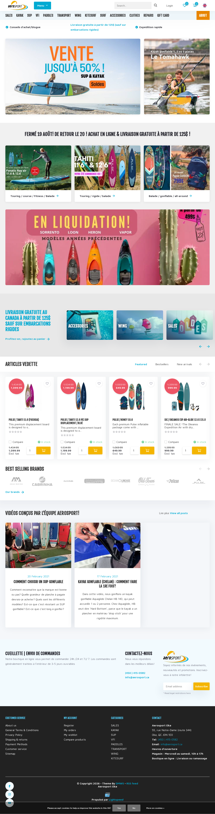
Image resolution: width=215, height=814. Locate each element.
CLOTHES (135, 15)
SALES (8, 15)
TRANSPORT (64, 15)
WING (78, 15)
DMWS (120, 783)
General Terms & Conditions (22, 730)
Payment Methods (16, 744)
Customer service (16, 748)
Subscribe (201, 686)
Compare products (75, 739)
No (134, 808)
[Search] (156, 5)
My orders (70, 730)
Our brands (12, 491)
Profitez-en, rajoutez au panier (25, 338)
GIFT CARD (163, 15)
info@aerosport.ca (137, 677)
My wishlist (70, 734)
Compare (18, 441)
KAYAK (19, 15)
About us (10, 725)
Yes (119, 808)
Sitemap (10, 753)
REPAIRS (148, 15)
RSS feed (132, 783)
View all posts (179, 513)
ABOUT (203, 15)
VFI (37, 15)
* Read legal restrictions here (177, 693)
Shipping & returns (16, 739)
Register (69, 725)
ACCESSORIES (118, 15)
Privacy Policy (14, 734)
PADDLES (48, 15)
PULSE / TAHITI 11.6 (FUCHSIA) (24, 419)
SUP (29, 15)
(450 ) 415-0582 (135, 672)
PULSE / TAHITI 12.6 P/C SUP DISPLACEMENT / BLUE (75, 421)
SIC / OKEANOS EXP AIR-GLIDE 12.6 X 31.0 (185, 419)
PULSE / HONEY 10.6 (123, 419)
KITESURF (90, 15)
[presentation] (200, 346)
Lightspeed (116, 799)
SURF (103, 15)
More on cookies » (155, 808)
